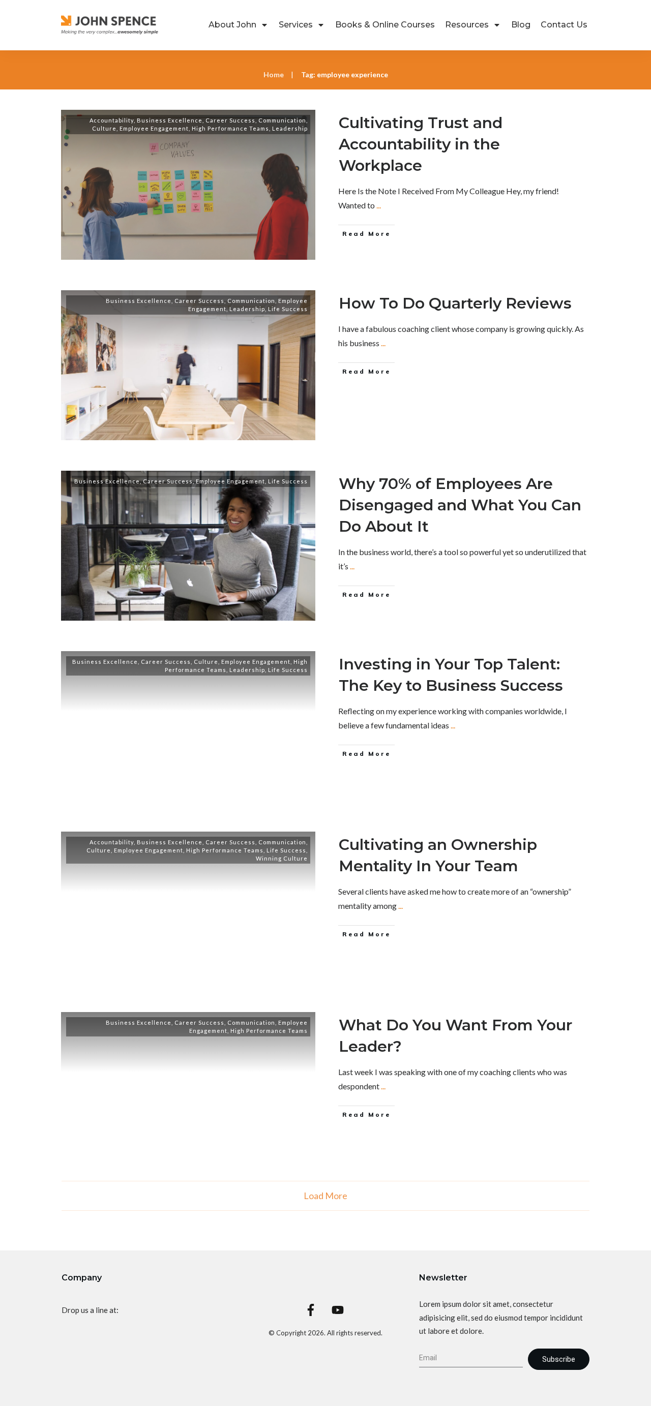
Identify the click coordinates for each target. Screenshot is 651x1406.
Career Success (230, 120)
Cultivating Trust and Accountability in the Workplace (420, 144)
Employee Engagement (154, 128)
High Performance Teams (230, 128)
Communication (282, 120)
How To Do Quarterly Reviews (455, 303)
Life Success (288, 308)
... (378, 205)
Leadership (290, 128)
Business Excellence (169, 120)
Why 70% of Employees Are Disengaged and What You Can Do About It (460, 505)
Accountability (112, 120)
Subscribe (558, 1359)
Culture (104, 128)
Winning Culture (282, 858)
